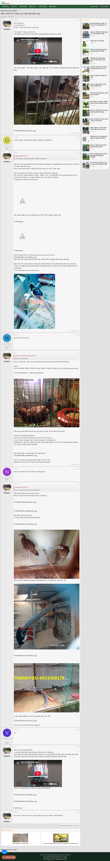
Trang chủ (5, 6)
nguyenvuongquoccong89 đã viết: (24, 355)
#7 (78, 483)
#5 (78, 352)
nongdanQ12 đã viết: (20, 487)
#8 (78, 729)
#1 (78, 20)
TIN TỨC (14, 6)
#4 (78, 334)
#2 (78, 137)
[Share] (76, 20)
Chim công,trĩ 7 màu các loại (20, 843)
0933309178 (20, 25)
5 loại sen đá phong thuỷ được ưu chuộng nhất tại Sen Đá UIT (60, 843)
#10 (78, 812)
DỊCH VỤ (32, 6)
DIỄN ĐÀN (52, 6)
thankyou (4, 16)
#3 (78, 152)
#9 (78, 747)
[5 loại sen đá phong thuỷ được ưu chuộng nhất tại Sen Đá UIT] (61, 838)
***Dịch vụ (86, 20)
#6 (78, 468)
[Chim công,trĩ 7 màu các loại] (20, 838)
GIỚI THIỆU (42, 6)
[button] (36, 6)
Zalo (4, 852)
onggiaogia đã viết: (20, 156)
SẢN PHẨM (23, 6)
